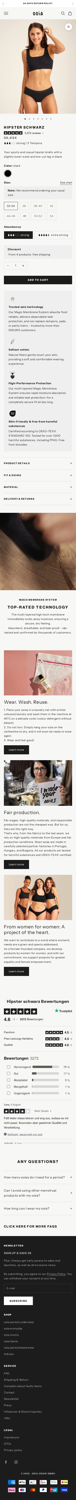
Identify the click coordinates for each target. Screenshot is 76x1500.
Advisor (9, 1354)
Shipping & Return (16, 1379)
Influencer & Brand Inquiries (23, 1411)
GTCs (7, 1443)
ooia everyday (13, 1328)
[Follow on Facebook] (6, 1462)
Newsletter (11, 1399)
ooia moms (11, 1335)
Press (8, 1405)
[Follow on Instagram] (16, 1462)
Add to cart (38, 279)
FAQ (7, 1373)
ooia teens (11, 1341)
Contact (9, 1392)
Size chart (66, 182)
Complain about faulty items (23, 1386)
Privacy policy (13, 1450)
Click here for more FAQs (30, 1226)
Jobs (7, 1418)
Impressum (11, 1437)
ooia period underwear (19, 1322)
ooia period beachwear (19, 1347)
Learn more (16, 749)
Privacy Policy (56, 1274)
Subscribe (18, 1300)
